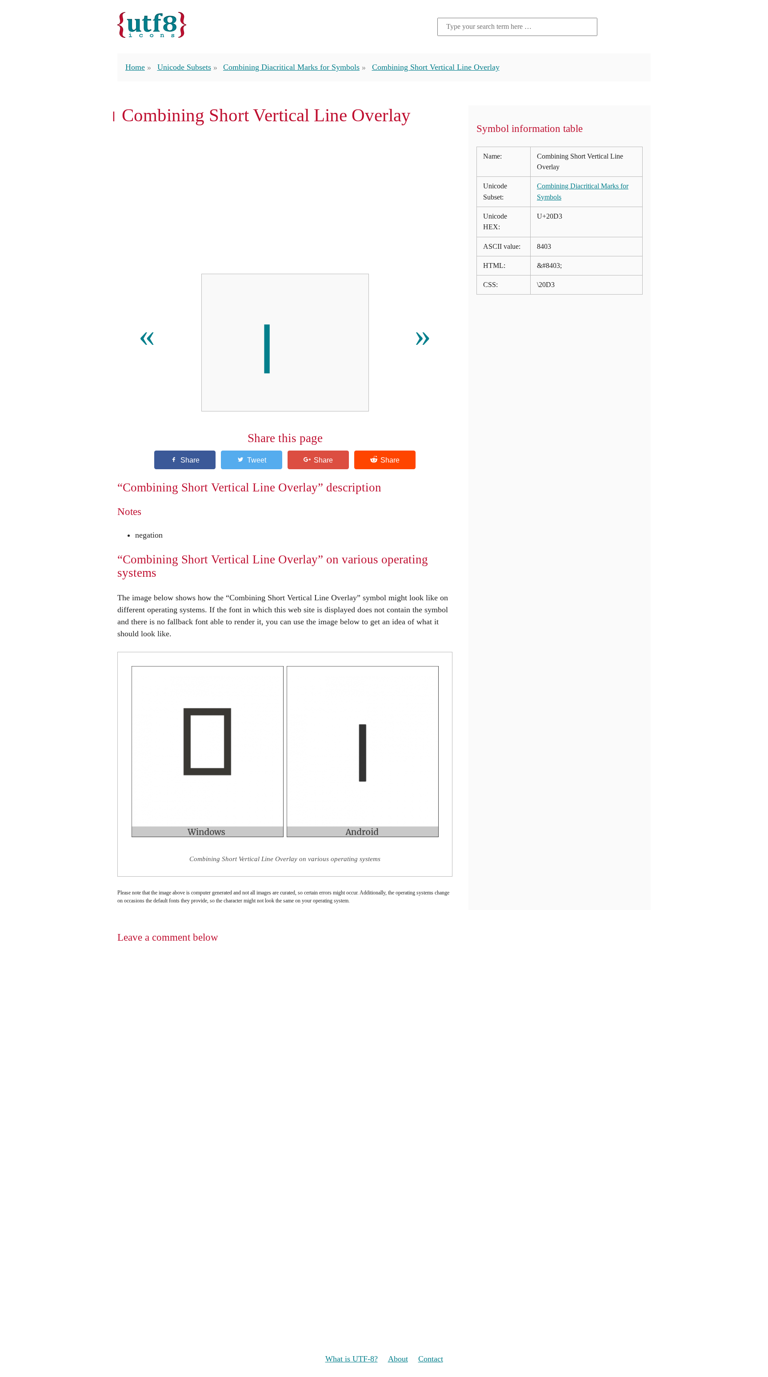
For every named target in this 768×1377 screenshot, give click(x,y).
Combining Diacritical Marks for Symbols (291, 67)
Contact (430, 1358)
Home (135, 67)
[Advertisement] (284, 199)
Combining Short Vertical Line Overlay (436, 67)
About (398, 1358)
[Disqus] (384, 1066)
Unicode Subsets (184, 67)
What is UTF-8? (351, 1358)
